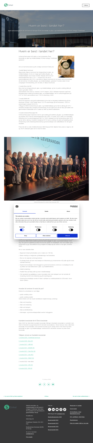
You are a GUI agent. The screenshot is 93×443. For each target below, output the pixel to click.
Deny (25, 235)
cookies (80, 405)
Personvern (73, 405)
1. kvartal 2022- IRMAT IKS (26, 358)
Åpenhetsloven (74, 420)
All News (46, 396)
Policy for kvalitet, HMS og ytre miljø (79, 423)
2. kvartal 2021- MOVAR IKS (26, 348)
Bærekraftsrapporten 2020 (55, 417)
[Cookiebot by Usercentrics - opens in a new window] (71, 206)
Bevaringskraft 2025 (53, 429)
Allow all (67, 235)
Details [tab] (46, 211)
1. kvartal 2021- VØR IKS (26, 344)
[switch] (38, 230)
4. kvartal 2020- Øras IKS (26, 341)
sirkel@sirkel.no (30, 433)
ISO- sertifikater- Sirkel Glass (77, 417)
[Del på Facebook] (44, 385)
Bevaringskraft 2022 (53, 420)
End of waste (73, 408)
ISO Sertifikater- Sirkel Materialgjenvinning (75, 412)
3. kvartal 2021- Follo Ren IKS (27, 351)
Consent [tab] (25, 211)
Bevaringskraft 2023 (53, 423)
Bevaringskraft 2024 (53, 426)
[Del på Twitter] (40, 385)
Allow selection (46, 235)
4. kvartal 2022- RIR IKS (25, 368)
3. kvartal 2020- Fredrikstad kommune (29, 337)
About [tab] (68, 211)
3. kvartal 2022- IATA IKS (26, 365)
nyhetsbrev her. (61, 413)
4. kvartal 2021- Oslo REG (26, 354)
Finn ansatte (29, 437)
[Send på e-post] (53, 385)
